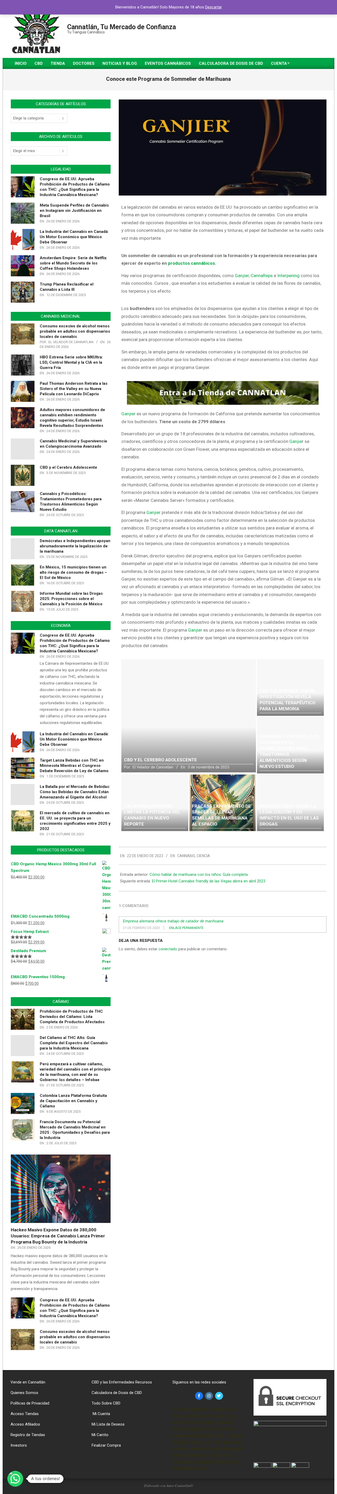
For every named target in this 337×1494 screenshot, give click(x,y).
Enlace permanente (186, 928)
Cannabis (186, 856)
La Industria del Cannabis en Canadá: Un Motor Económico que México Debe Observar (74, 236)
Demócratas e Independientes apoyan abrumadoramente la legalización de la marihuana (75, 546)
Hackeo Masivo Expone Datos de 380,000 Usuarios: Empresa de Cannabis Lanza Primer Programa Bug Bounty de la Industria (58, 1235)
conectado (167, 949)
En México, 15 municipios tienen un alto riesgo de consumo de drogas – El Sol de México (73, 572)
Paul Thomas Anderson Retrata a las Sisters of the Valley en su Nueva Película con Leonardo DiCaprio (73, 388)
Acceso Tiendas (25, 1413)
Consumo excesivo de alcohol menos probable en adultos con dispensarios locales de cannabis (75, 331)
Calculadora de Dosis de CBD (117, 1392)
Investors (19, 1445)
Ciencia (203, 856)
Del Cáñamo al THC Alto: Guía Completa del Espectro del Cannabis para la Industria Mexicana (74, 1043)
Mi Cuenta (101, 1413)
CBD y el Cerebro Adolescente (68, 467)
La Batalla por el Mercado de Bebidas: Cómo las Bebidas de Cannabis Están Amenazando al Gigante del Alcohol (75, 792)
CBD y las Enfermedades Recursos (122, 1382)
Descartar (213, 7)
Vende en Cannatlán (28, 1382)
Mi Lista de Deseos (108, 1424)
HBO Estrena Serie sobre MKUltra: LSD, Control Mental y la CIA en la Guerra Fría (71, 362)
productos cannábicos (191, 263)
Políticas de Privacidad (30, 1403)
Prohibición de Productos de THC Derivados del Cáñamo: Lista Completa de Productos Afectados (72, 1016)
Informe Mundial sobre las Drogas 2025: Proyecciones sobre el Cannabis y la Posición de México (71, 598)
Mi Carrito (100, 1434)
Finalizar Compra (106, 1445)
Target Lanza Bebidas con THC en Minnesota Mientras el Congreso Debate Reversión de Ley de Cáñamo (74, 765)
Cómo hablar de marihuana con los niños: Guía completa (199, 874)
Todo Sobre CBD (106, 1403)
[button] (15, 1479)
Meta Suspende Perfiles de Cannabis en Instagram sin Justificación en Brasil (74, 210)
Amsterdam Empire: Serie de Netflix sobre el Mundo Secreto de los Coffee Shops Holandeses (73, 263)
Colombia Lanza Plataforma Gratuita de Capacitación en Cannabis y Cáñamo (73, 1100)
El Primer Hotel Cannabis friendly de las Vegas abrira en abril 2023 (208, 881)
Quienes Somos (24, 1392)
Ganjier (128, 413)
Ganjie (295, 441)
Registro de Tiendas (28, 1434)
